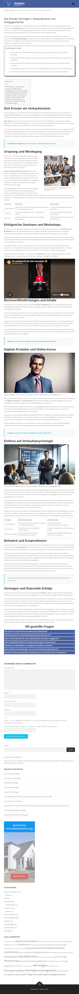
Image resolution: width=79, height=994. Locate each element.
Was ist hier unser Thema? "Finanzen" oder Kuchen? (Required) (30, 726)
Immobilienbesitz (32, 948)
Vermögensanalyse (53, 966)
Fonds (6, 898)
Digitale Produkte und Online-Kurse (16, 95)
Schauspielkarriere (39, 961)
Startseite (7, 10)
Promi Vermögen (9, 918)
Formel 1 (14, 945)
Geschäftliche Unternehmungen (56, 945)
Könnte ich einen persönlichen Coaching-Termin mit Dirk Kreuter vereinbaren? (35, 653)
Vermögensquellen (63, 971)
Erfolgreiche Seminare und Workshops (17, 91)
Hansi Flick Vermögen (11, 792)
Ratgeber (7, 921)
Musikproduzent (41, 957)
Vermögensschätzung (13, 974)
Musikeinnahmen (68, 952)
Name (7, 693)
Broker (8, 895)
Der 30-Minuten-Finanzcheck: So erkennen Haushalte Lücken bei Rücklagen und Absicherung (36, 806)
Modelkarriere (60, 952)
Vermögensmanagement (41, 970)
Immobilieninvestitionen (52, 948)
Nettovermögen (61, 957)
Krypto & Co (8, 908)
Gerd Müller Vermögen (12, 774)
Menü (73, 4)
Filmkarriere (7, 945)
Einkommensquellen (26, 941)
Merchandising (51, 952)
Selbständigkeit (9, 924)
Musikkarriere (28, 956)
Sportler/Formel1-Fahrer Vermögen (16, 815)
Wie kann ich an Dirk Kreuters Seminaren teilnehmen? (26, 631)
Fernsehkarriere (59, 941)
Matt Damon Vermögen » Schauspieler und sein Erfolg (38, 143)
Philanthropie (12, 960)
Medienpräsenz (40, 952)
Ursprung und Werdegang (13, 89)
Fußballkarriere (23, 944)
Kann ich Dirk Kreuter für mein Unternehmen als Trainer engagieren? (32, 638)
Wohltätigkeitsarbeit (56, 974)
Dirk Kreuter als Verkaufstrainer (15, 86)
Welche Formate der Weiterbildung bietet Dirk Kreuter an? (28, 635)
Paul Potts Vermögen (11, 783)
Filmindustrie (68, 941)
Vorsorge (7, 931)
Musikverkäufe (50, 957)
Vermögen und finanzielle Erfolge (15, 101)
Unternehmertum (28, 966)
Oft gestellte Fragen (12, 103)
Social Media (51, 961)
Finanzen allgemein (10, 892)
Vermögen (40, 965)
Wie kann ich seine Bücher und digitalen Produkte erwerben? (29, 645)
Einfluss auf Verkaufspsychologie (15, 97)
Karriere (30, 952)
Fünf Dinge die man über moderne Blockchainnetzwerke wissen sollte (28, 797)
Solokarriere (58, 961)
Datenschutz (44, 989)
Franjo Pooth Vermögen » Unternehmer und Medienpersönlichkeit (35, 341)
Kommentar (9, 668)
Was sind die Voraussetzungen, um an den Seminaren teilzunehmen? (31, 649)
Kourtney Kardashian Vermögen (15, 810)
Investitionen (11, 952)
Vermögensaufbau (14, 970)
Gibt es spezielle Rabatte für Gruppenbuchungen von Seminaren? (30, 642)
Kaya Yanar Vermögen (11, 787)
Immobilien (8, 902)
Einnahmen (41, 941)
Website (7, 710)
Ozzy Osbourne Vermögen (13, 801)
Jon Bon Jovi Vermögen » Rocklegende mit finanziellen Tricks (32, 433)
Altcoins (8, 911)
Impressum (34, 989)
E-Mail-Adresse (11, 701)
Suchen (6, 745)
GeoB (32, 945)
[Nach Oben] (39, 984)
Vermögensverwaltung (34, 974)
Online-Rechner (9, 914)
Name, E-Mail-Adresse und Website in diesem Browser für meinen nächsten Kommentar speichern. (35, 722)
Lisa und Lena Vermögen (12, 778)
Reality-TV (28, 961)
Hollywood (22, 948)
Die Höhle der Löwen (9, 941)
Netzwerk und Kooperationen (14, 99)
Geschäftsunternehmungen (11, 948)
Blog (12, 10)
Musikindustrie (11, 956)
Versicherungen (9, 928)
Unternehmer (17, 966)
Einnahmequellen (49, 941)
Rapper (22, 961)
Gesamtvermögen (39, 945)
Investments (23, 952)
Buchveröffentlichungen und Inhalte (16, 93)
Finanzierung (10, 905)
